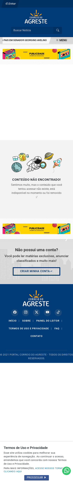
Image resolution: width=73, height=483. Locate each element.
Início (14, 320)
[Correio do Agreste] (36, 16)
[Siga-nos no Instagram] (25, 312)
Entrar (11, 3)
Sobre (28, 320)
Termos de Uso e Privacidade (30, 328)
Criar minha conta (35, 271)
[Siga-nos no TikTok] (58, 312)
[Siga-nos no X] (36, 312)
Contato (37, 336)
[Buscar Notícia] (57, 30)
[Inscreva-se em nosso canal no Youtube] (47, 312)
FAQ (58, 328)
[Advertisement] (36, 102)
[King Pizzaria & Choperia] (36, 54)
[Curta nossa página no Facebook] (14, 312)
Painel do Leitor (49, 320)
